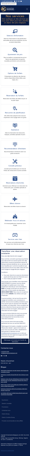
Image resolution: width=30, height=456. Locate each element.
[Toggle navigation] (27, 9)
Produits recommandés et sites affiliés (12, 421)
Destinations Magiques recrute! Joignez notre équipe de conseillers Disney (14, 371)
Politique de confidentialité (7, 450)
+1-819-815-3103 (5, 351)
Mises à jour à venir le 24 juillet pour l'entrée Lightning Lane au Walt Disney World (14, 385)
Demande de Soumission (9, 4)
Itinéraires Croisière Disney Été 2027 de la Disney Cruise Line (14, 375)
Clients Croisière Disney (8, 417)
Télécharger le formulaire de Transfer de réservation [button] (15, 341)
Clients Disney (5, 414)
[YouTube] (21, 1)
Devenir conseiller (7, 403)
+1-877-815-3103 (7, 1)
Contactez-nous (6, 410)
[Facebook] (16, 1)
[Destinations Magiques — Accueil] (8, 9)
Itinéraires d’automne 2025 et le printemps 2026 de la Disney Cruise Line (14, 389)
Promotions (5, 407)
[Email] (14, 1)
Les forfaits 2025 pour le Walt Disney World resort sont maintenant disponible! (14, 393)
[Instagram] (19, 1)
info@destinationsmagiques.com (10, 333)
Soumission (5, 400)
